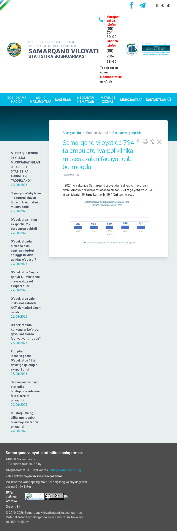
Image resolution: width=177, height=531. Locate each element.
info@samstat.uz (17, 470)
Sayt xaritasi (40, 470)
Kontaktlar (156, 99)
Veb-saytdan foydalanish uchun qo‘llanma (34, 476)
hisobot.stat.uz (111, 77)
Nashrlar (63, 99)
